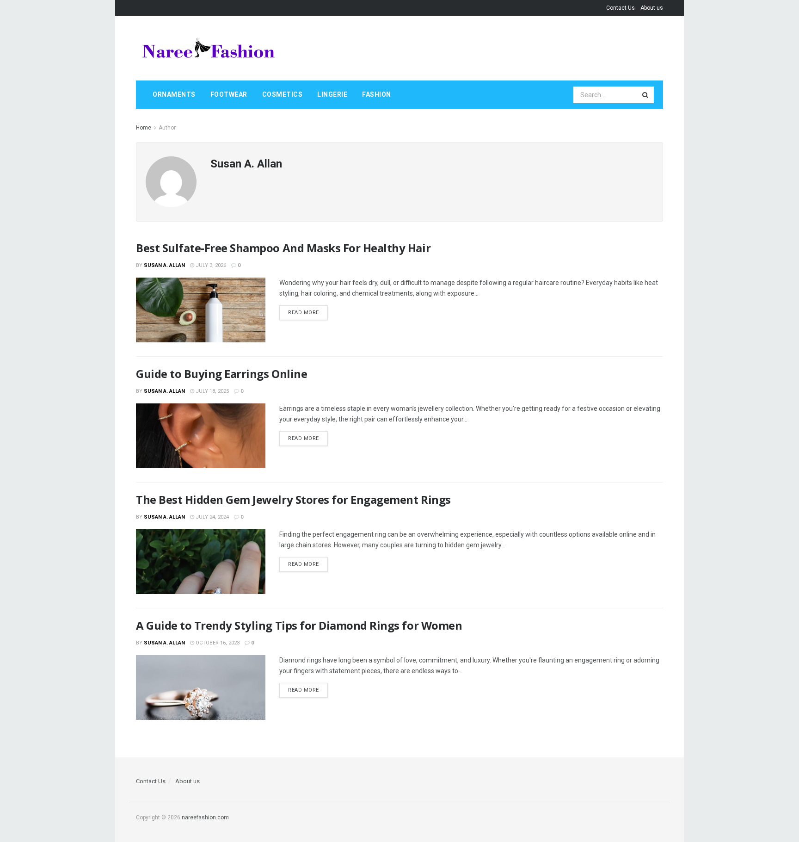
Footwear (228, 94)
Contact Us (620, 8)
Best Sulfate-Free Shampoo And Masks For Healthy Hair (283, 247)
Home (143, 127)
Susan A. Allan (164, 265)
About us (651, 8)
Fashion (376, 94)
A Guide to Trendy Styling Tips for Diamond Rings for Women (299, 625)
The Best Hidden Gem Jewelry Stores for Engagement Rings (293, 499)
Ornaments (174, 94)
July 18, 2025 (211, 391)
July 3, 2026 (210, 265)
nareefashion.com (205, 817)
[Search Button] (646, 95)
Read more (303, 313)
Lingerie (332, 94)
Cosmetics (282, 94)
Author (167, 127)
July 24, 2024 (211, 517)
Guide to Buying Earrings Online (221, 373)
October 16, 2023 (217, 643)
